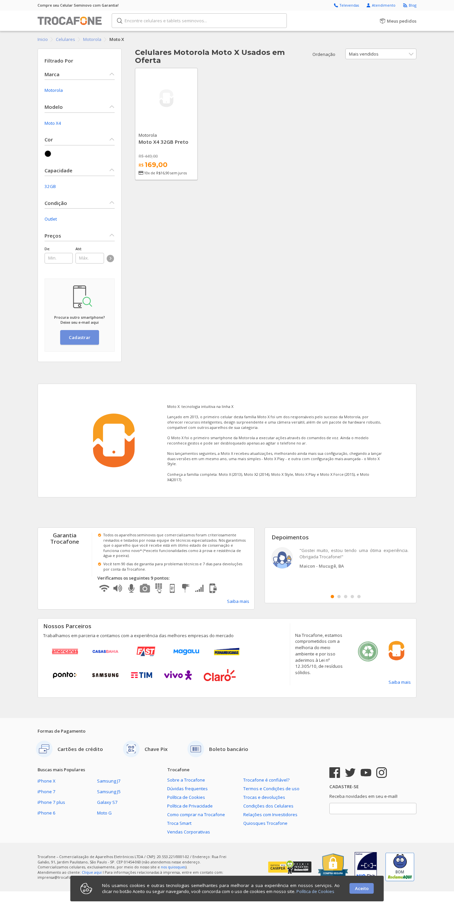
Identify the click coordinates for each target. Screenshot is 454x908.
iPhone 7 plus (51, 802)
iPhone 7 (47, 792)
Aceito (362, 888)
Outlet (51, 219)
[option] (340, 558)
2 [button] (339, 596)
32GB (50, 186)
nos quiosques (173, 866)
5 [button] (359, 596)
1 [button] (332, 596)
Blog (412, 5)
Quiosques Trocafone (265, 823)
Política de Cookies (186, 797)
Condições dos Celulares (268, 806)
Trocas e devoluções (264, 797)
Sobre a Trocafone (186, 780)
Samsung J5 (109, 792)
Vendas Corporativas (188, 832)
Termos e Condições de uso (271, 789)
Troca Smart (179, 823)
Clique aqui (92, 872)
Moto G (104, 813)
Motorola (54, 90)
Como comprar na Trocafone (196, 814)
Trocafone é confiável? (266, 780)
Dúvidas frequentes (187, 789)
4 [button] (352, 596)
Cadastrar (79, 337)
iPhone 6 (47, 813)
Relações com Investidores (270, 814)
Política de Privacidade (190, 806)
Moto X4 (53, 123)
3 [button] (345, 596)
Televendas (350, 5)
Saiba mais (238, 601)
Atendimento (384, 5)
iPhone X (47, 781)
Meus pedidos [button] (401, 21)
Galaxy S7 (107, 802)
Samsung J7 (109, 781)
